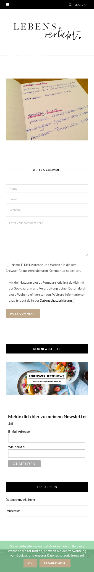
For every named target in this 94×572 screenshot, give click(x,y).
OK (30, 563)
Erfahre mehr (55, 563)
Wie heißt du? (18, 447)
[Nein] (88, 556)
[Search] (70, 4)
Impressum (13, 511)
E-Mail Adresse (19, 431)
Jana (14, 62)
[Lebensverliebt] (47, 32)
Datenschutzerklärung (56, 300)
